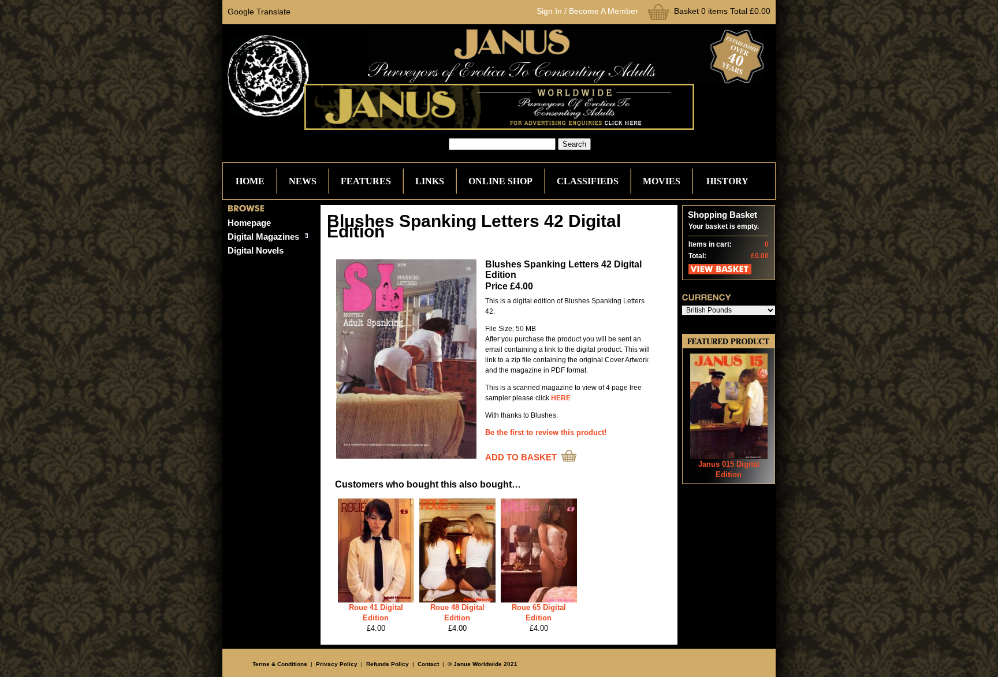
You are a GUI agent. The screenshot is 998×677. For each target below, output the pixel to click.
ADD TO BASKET (521, 457)
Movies (661, 181)
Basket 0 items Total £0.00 (722, 11)
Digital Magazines (263, 236)
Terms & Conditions (279, 664)
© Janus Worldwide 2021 (482, 664)
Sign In (549, 11)
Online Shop (500, 181)
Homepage (249, 223)
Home (250, 181)
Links (429, 181)
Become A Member (603, 11)
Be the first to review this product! (545, 432)
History (727, 181)
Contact (428, 664)
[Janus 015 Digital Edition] (729, 456)
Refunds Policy (387, 664)
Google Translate (259, 11)
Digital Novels (256, 250)
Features (366, 181)
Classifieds (588, 181)
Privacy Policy (337, 664)
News (302, 181)
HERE (561, 398)
